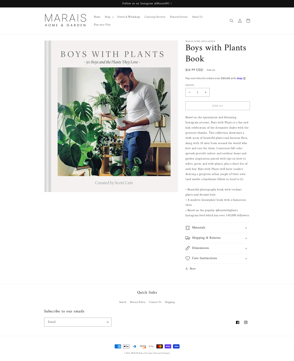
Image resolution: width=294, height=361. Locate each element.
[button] (109, 17)
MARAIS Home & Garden (142, 353)
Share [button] (193, 268)
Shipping (170, 302)
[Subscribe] (107, 322)
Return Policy (138, 302)
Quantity (189, 84)
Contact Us (155, 302)
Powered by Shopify (161, 353)
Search (123, 302)
